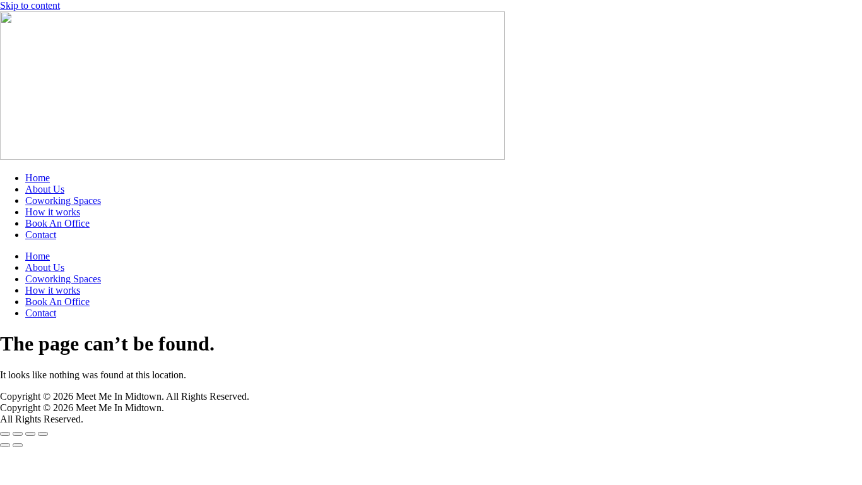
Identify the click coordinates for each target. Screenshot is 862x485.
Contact (40, 234)
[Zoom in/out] (5, 434)
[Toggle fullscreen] (18, 434)
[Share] (30, 434)
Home (37, 177)
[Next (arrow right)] (18, 445)
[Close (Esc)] (43, 434)
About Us (44, 189)
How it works (52, 212)
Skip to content (30, 5)
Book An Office (57, 223)
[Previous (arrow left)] (5, 445)
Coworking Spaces (63, 200)
